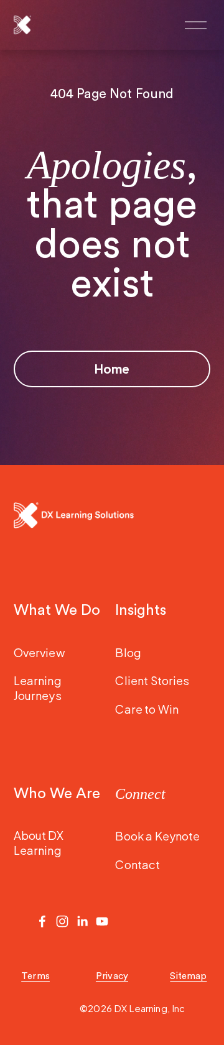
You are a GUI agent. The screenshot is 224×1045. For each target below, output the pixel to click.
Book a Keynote (157, 836)
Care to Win (147, 709)
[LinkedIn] (82, 921)
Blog (128, 652)
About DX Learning (38, 842)
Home (112, 368)
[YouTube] (102, 921)
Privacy (112, 976)
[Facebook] (42, 921)
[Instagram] (62, 921)
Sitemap (188, 976)
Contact (137, 864)
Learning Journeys (38, 687)
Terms (35, 976)
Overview (39, 652)
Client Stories (152, 680)
